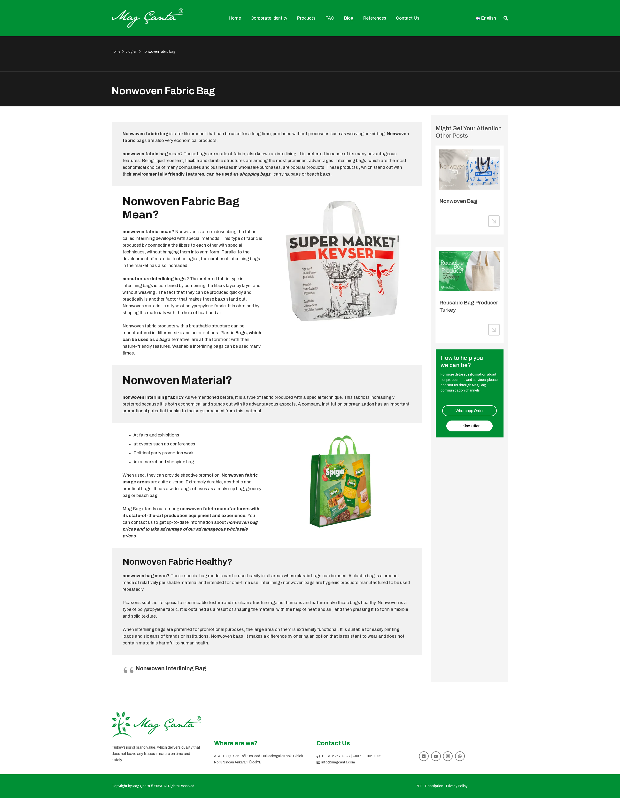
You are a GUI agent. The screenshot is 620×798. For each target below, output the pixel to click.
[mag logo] (147, 18)
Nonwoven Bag (458, 201)
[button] (290, 18)
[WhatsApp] (460, 756)
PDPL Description (429, 786)
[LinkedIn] (424, 756)
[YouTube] (436, 756)
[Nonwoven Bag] (469, 169)
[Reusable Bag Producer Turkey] (469, 271)
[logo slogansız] (156, 724)
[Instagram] (448, 756)
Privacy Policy (456, 786)
